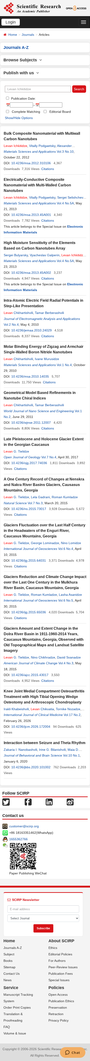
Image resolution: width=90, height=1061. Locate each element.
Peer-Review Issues (63, 967)
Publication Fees (60, 973)
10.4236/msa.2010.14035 (30, 376)
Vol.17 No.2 (72, 715)
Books (7, 961)
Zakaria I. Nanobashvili (20, 749)
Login (11, 22)
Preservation (57, 1007)
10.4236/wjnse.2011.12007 (31, 422)
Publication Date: (23, 98)
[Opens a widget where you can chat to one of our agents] (72, 1053)
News (7, 980)
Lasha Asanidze (70, 594)
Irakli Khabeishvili (16, 709)
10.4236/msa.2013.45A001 (31, 215)
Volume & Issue (14, 1033)
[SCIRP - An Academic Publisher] (32, 8)
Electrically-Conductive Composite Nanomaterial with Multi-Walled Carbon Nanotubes (37, 185)
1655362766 (18, 839)
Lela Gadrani (40, 497)
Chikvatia (42, 709)
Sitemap (9, 967)
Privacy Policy (58, 1020)
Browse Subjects (21, 60)
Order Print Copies (17, 1007)
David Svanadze (69, 657)
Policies (56, 987)
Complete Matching (26, 111)
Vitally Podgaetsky (42, 146)
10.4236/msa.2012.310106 (31, 163)
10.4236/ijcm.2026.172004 (30, 726)
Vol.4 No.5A (65, 203)
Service (10, 987)
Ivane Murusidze (47, 359)
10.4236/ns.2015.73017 (28, 509)
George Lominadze (45, 543)
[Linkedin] (49, 802)
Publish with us (19, 73)
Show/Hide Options (19, 118)
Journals (28, 34)
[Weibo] (70, 802)
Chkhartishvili (18, 313)
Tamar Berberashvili (49, 313)
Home (12, 34)
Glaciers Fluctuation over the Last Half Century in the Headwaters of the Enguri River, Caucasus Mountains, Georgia (44, 530)
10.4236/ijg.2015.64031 (28, 560)
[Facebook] (28, 802)
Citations (47, 169)
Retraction (55, 1014)
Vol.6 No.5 (65, 600)
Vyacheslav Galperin (45, 255)
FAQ (6, 1027)
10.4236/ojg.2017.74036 (29, 463)
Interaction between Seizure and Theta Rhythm (44, 743)
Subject (8, 954)
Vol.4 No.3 (65, 663)
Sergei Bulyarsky (16, 255)
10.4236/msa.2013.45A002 (31, 272)
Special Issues (58, 980)
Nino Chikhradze (43, 657)
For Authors (57, 961)
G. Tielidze (16, 451)
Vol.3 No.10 (65, 151)
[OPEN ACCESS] (76, 8)
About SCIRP (61, 941)
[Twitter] (6, 802)
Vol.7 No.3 (35, 503)
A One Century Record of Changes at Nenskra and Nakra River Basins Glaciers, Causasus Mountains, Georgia (44, 484)
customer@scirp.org (24, 826)
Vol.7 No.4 (48, 457)
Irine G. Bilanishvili (52, 749)
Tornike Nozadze (68, 709)
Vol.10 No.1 (71, 755)
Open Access (58, 994)
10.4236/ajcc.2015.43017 (29, 675)
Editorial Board (60, 111)
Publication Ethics (61, 1001)
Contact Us (11, 973)
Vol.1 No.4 (64, 365)
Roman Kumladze (65, 497)
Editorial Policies (60, 954)
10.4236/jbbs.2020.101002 (31, 767)
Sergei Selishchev (70, 197)
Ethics (52, 948)
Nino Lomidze (71, 543)
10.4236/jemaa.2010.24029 (31, 330)
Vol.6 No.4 (65, 549)
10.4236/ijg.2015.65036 (28, 612)
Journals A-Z (12, 948)
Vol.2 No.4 (11, 324)
